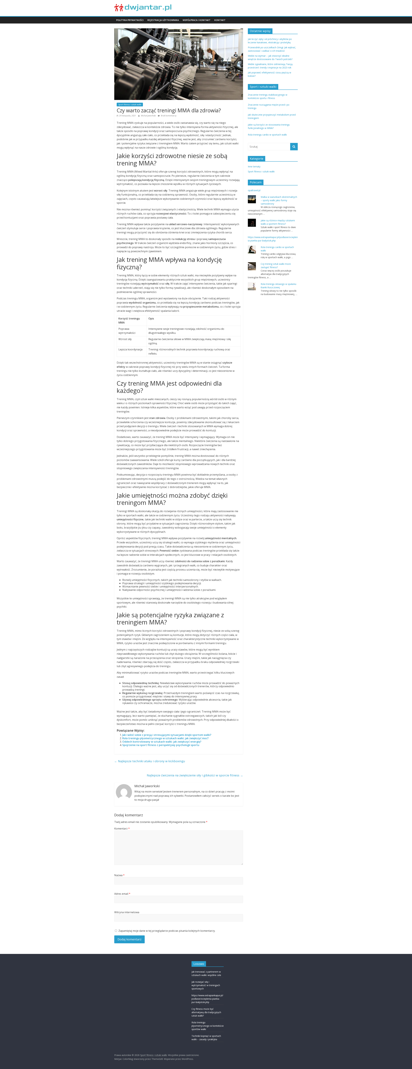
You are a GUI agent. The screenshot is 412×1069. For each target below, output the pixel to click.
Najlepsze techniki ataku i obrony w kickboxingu (149, 761)
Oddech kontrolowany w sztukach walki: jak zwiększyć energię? (161, 741)
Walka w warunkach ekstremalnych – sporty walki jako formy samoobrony (279, 200)
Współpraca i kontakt (197, 20)
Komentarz (122, 828)
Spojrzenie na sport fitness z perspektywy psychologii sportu (160, 745)
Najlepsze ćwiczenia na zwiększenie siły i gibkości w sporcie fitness (195, 775)
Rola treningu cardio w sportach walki (267, 134)
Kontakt (219, 20)
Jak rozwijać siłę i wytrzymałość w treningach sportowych (206, 985)
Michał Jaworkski (148, 115)
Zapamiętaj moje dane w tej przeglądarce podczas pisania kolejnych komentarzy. (166, 931)
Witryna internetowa (126, 912)
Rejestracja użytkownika (163, 20)
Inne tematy (254, 166)
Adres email (122, 894)
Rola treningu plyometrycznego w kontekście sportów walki (208, 1026)
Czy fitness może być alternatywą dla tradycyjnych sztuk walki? (206, 1012)
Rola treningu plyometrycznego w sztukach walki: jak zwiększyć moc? (165, 738)
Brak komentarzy (168, 115)
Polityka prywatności (130, 20)
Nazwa (119, 875)
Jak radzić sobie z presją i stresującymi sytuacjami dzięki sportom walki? (166, 735)
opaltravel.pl (254, 190)
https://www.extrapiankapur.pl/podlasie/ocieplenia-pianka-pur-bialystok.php (207, 999)
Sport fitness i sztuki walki (129, 104)
